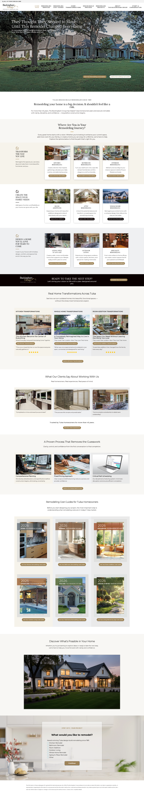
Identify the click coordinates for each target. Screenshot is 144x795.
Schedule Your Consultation (118, 279)
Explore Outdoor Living (86, 263)
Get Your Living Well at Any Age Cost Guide (110, 619)
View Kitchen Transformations (25, 343)
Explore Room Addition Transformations (105, 343)
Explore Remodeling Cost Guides (120, 76)
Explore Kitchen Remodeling (57, 175)
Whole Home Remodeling (115, 219)
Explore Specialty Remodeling (115, 263)
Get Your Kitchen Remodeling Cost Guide (33, 564)
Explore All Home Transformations (72, 361)
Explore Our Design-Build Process (72, 488)
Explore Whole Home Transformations (66, 343)
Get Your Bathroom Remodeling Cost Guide (72, 564)
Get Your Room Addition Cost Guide (110, 564)
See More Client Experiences (72, 427)
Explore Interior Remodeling (115, 175)
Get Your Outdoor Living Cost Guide (33, 619)
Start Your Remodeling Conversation (94, 76)
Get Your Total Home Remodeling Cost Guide (72, 619)
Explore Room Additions (57, 219)
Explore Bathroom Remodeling (86, 175)
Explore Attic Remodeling (86, 219)
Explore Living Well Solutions (57, 263)
